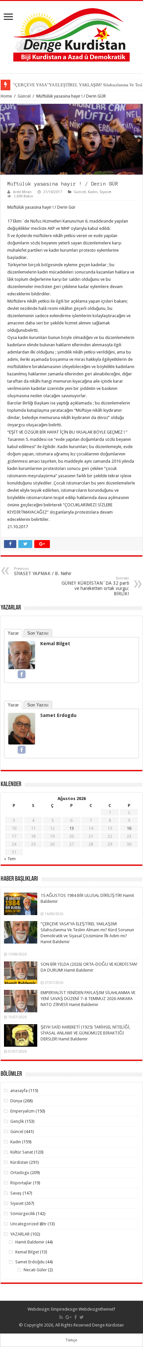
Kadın (92, 192)
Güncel (24, 96)
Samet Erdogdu (58, 715)
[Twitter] (81, 1317)
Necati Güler (35, 1269)
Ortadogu (19, 1172)
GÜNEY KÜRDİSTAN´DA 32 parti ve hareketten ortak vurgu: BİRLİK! (95, 586)
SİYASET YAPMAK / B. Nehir (43, 571)
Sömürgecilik (22, 1213)
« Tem (10, 858)
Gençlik (17, 1121)
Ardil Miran (22, 192)
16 (129, 828)
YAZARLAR (20, 1234)
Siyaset (105, 192)
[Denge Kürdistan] (71, 33)
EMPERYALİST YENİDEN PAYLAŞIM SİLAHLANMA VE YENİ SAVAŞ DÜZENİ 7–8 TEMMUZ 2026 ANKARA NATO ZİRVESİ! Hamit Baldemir (88, 998)
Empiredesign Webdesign (75, 1309)
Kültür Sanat (21, 1152)
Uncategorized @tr (28, 1223)
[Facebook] (22, 674)
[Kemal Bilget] (21, 654)
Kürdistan (19, 1162)
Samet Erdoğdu (30, 1261)
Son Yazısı (38, 633)
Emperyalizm (22, 1111)
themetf (107, 1309)
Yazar (13, 633)
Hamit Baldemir (30, 1242)
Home (6, 96)
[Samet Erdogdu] (21, 728)
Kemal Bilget (55, 643)
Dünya (16, 1100)
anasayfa (19, 1090)
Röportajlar (21, 1182)
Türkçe (71, 1340)
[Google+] (68, 1317)
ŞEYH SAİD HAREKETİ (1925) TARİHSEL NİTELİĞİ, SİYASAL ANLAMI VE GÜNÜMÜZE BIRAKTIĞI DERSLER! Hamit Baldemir (85, 1033)
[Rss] (61, 1317)
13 (71, 828)
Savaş (16, 1193)
